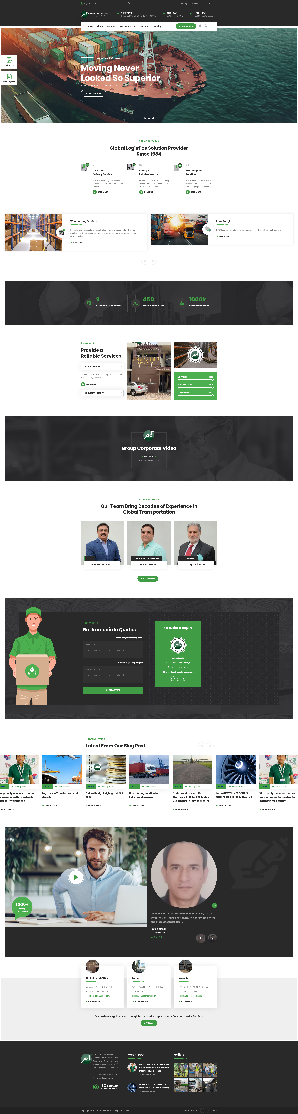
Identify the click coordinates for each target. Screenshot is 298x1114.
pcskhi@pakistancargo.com (190, 996)
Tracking (156, 26)
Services (111, 26)
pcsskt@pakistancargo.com (98, 996)
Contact (143, 26)
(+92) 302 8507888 (179, 667)
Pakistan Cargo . (104, 1110)
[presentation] (144, 261)
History (184, 3)
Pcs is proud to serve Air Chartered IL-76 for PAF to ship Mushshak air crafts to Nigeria (147, 797)
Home (90, 26)
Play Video (149, 456)
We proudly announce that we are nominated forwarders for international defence (234, 797)
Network (194, 3)
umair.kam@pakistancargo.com (180, 672)
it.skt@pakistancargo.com (205, 16)
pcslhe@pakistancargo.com (144, 996)
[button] (145, 118)
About (100, 26)
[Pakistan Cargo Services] (94, 14)
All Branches (94, 1001)
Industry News (20, 786)
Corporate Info (127, 26)
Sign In (87, 3)
